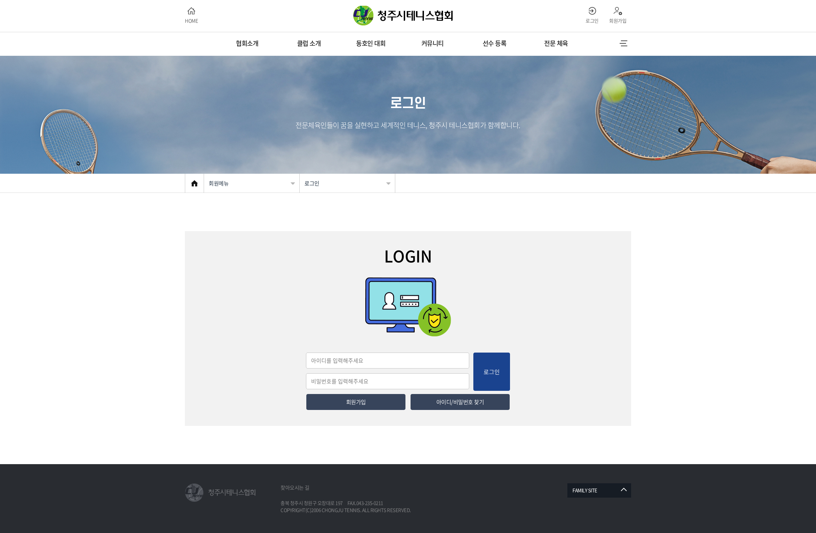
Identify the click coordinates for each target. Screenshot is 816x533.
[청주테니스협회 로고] (408, 16)
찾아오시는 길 (295, 487)
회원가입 (356, 402)
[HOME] (194, 183)
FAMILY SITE (584, 490)
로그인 (311, 183)
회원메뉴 (219, 183)
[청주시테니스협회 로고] (221, 492)
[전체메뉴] (623, 43)
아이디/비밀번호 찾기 (460, 402)
